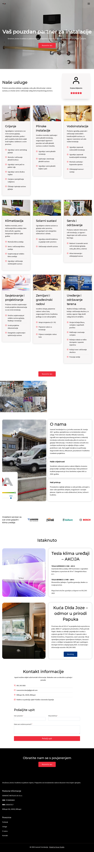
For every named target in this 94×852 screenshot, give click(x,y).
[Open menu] (89, 4)
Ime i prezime (18, 716)
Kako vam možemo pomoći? (23, 724)
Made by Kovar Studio (56, 847)
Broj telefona (53, 716)
